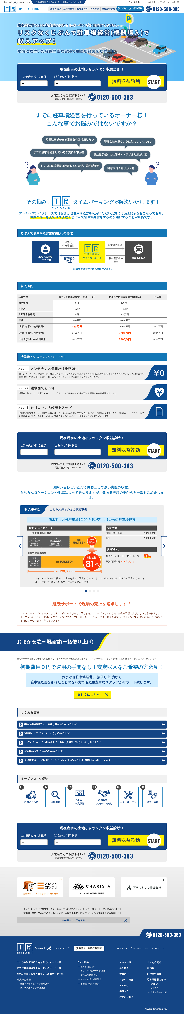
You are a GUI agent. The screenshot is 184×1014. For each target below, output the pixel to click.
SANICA (154, 984)
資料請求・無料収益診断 (89, 948)
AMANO (154, 988)
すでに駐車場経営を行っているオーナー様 (39, 968)
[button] (20, 546)
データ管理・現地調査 (91, 979)
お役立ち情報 (108, 9)
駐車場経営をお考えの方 (76, 9)
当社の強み (55, 9)
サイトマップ (121, 948)
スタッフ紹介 (126, 979)
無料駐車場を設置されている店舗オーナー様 (40, 974)
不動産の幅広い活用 (90, 984)
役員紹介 (124, 974)
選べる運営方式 (88, 967)
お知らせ (124, 985)
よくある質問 (149, 2)
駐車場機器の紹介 (156, 979)
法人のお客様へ (134, 2)
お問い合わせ (163, 2)
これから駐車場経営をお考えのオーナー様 (39, 962)
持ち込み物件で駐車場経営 (32, 988)
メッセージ (125, 962)
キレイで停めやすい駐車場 (93, 971)
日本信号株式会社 (158, 992)
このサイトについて (159, 948)
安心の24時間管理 (89, 975)
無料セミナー (126, 991)
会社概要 (176, 2)
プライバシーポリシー (139, 948)
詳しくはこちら (89, 694)
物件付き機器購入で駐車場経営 (34, 984)
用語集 (150, 968)
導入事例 (94, 9)
